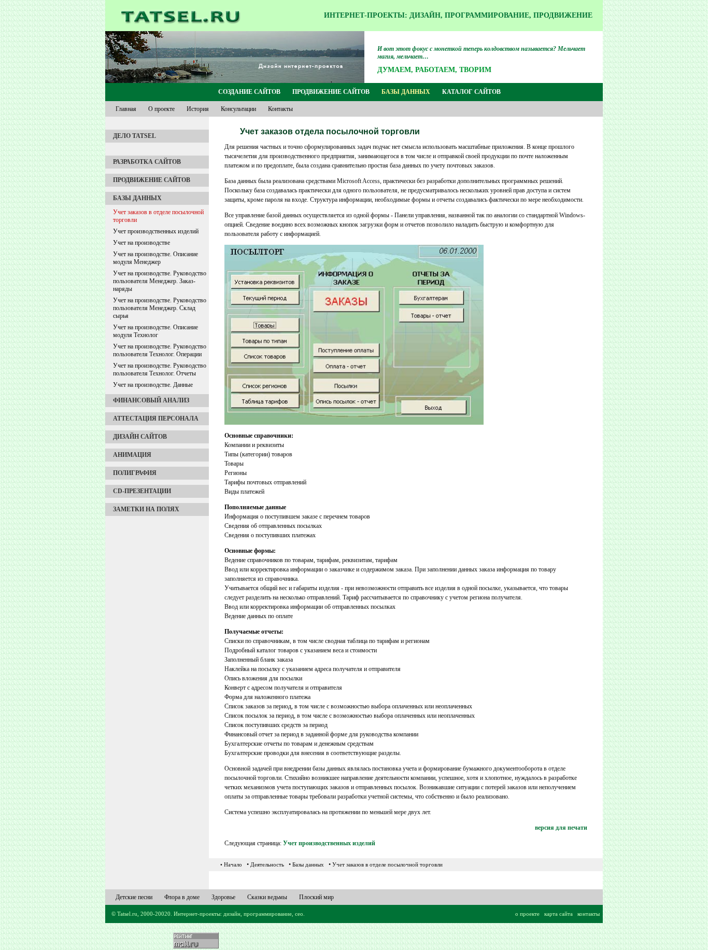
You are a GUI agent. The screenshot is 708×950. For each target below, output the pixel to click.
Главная (126, 109)
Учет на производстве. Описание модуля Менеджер (155, 258)
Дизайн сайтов (140, 436)
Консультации (238, 109)
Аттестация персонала (156, 418)
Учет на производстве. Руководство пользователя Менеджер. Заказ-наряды (159, 281)
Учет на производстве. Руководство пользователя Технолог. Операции (159, 350)
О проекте (161, 109)
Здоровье (223, 897)
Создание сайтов (249, 91)
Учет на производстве (141, 242)
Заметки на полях (146, 509)
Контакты (280, 109)
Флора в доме (182, 897)
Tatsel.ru (127, 914)
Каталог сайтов (471, 91)
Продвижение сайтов (331, 91)
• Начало (231, 864)
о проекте (527, 914)
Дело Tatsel (134, 135)
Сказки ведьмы (267, 897)
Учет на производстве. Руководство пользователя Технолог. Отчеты (159, 369)
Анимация (132, 454)
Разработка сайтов (147, 161)
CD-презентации (142, 491)
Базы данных (405, 91)
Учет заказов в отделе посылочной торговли (158, 215)
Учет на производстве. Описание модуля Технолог (155, 331)
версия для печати (561, 827)
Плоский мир (316, 897)
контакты (588, 914)
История (198, 109)
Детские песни (134, 897)
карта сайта (558, 914)
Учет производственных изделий (156, 231)
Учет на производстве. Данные (153, 384)
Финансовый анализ (151, 400)
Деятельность (267, 864)
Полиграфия (135, 473)
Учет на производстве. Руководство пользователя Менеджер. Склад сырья (159, 308)
